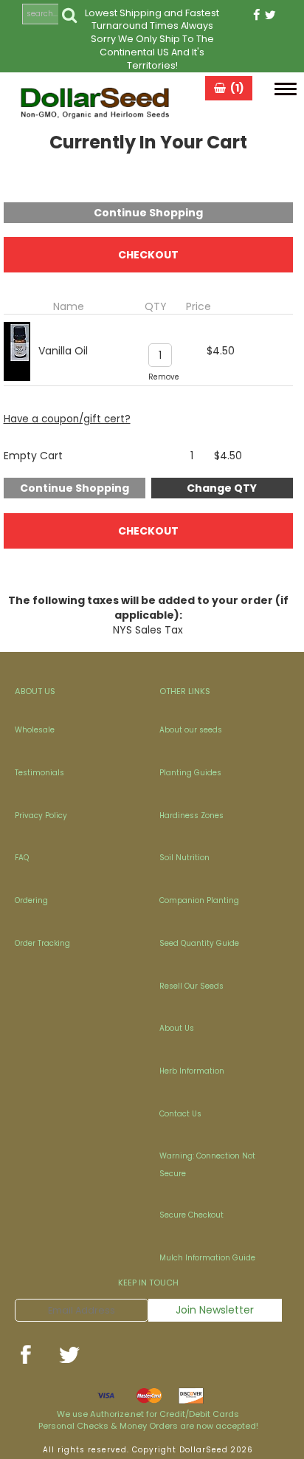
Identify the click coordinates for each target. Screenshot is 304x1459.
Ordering (31, 900)
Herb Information (191, 1071)
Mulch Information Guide (207, 1257)
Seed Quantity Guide (199, 943)
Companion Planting (199, 900)
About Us (176, 1028)
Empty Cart (33, 455)
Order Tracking (42, 943)
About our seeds (190, 729)
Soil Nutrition (184, 857)
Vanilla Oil (63, 350)
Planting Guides (190, 772)
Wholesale (35, 729)
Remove (163, 377)
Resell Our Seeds (191, 986)
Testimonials (39, 772)
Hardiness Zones (191, 815)
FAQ (22, 857)
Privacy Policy (41, 815)
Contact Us (180, 1113)
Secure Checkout (191, 1215)
